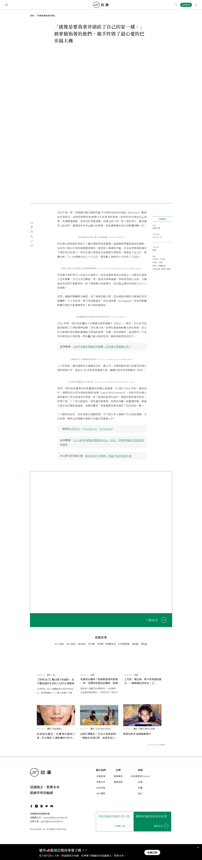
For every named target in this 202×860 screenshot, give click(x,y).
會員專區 (118, 776)
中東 (160, 262)
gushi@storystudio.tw (52, 821)
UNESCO (75, 428)
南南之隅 (156, 228)
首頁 (32, 15)
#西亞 (144, 644)
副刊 (140, 793)
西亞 (168, 269)
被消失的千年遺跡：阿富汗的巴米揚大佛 (108, 456)
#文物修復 (123, 644)
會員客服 (118, 781)
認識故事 (100, 776)
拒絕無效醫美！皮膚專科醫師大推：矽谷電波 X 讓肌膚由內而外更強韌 (56, 736)
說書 (140, 787)
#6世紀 (82, 644)
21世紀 (162, 259)
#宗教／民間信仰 (106, 644)
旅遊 (163, 269)
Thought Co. (90, 428)
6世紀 (154, 262)
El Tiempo (106, 428)
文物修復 (156, 269)
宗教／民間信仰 (159, 265)
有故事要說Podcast (140, 776)
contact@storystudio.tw (55, 817)
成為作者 (100, 787)
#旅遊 (135, 644)
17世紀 (155, 259)
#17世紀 (59, 644)
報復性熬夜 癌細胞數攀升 (137, 734)
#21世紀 (71, 644)
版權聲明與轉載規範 (40, 813)
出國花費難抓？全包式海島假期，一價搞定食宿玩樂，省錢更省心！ (99, 735)
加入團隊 (100, 793)
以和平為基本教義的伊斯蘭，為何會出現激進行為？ (102, 346)
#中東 (91, 644)
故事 (154, 250)
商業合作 (100, 781)
